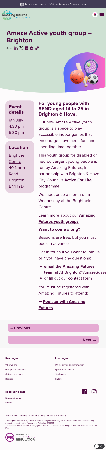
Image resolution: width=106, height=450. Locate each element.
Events (8, 402)
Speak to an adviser (64, 369)
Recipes (9, 378)
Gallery (58, 378)
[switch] (95, 14)
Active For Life (78, 180)
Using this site (46, 415)
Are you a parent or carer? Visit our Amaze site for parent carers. (55, 4)
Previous (22, 328)
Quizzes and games (14, 374)
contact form (80, 278)
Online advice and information (69, 364)
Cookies (33, 415)
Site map (60, 415)
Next (87, 340)
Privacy (23, 415)
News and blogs (13, 397)
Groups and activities (15, 369)
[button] (102, 15)
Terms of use (11, 415)
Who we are (11, 364)
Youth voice (60, 374)
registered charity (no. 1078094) (58, 420)
